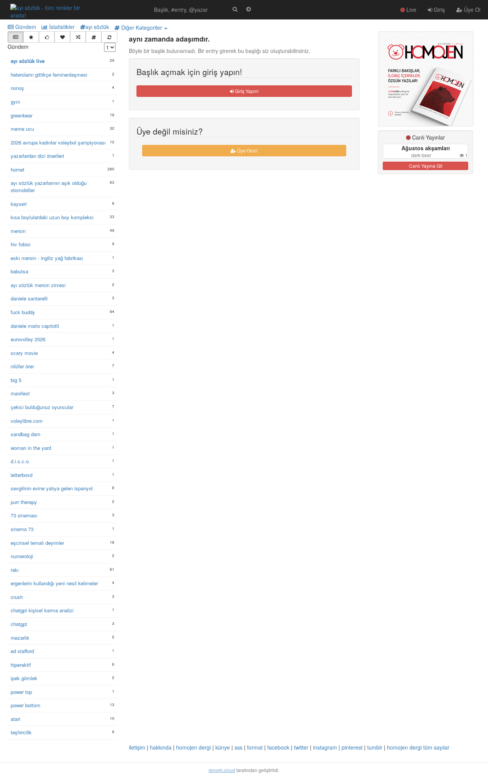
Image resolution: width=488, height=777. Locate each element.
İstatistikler (61, 27)
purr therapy (24, 502)
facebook (278, 747)
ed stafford (22, 651)
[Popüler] (31, 37)
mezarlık (20, 637)
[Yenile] (109, 37)
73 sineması (24, 515)
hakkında (161, 747)
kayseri (19, 204)
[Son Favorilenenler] (62, 37)
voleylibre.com (27, 420)
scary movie (24, 353)
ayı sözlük (97, 27)
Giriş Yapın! (246, 91)
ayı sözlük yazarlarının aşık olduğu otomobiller (49, 187)
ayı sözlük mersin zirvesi (38, 285)
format (255, 747)
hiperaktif (21, 664)
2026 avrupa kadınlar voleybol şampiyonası (58, 142)
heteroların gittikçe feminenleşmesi (49, 74)
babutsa (19, 271)
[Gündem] (15, 37)
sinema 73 (22, 529)
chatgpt (19, 624)
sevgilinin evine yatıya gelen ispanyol (52, 488)
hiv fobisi (20, 244)
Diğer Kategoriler (142, 27)
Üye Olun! (247, 150)
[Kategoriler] (93, 37)
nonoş (17, 88)
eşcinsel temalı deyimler (37, 542)
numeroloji (22, 556)
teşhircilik (21, 732)
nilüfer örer (22, 366)
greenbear (21, 115)
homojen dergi (193, 747)
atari (15, 719)
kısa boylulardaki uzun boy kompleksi (52, 217)
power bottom (25, 705)
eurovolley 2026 (28, 339)
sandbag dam (25, 434)
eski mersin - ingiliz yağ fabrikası (47, 258)
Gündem (25, 27)
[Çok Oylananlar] (47, 37)
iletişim (137, 747)
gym (15, 101)
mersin (18, 231)
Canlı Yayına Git (425, 165)
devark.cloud (222, 770)
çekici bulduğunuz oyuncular (42, 407)
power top (21, 692)
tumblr (374, 747)
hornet (17, 169)
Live (410, 9)
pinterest (352, 747)
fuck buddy (23, 312)
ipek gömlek (24, 678)
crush (17, 597)
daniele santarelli (29, 298)
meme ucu (22, 128)
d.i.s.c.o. (20, 461)
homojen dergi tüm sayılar (418, 747)
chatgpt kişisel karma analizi (42, 610)
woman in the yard (31, 448)
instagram (325, 747)
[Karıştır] (78, 37)
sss (238, 747)
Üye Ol (471, 9)
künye (222, 747)
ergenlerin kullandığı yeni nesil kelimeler (54, 583)
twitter (301, 747)
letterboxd (21, 475)
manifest (20, 393)
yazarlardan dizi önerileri (37, 156)
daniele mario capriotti (35, 326)
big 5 (16, 380)
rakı (15, 570)
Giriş (438, 9)
